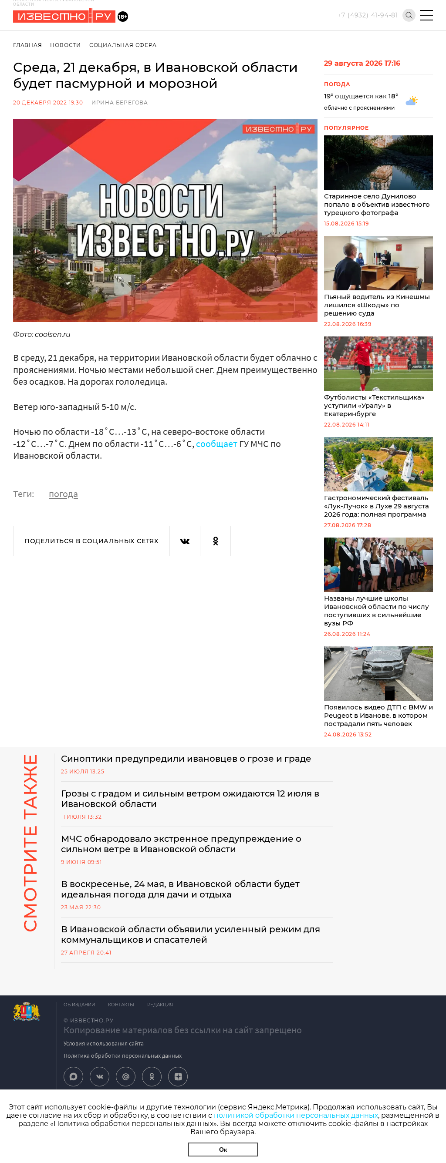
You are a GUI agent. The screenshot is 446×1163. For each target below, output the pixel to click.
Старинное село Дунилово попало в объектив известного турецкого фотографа (377, 204)
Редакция (160, 1005)
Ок (223, 1149)
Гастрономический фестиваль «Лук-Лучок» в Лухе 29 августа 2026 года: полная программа (376, 506)
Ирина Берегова (119, 102)
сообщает (216, 443)
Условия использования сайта (104, 1043)
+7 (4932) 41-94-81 (368, 15)
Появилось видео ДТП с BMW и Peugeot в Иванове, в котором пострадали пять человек (378, 715)
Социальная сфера (123, 45)
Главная (27, 45)
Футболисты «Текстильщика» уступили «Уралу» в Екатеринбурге (374, 405)
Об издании (79, 1005)
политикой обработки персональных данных (296, 1115)
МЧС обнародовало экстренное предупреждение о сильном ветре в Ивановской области (181, 844)
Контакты (121, 1005)
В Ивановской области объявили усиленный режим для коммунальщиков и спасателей (190, 934)
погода (63, 493)
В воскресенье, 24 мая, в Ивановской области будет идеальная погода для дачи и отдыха (180, 889)
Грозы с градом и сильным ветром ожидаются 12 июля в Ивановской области (190, 798)
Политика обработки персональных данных (123, 1055)
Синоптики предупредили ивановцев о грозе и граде (186, 758)
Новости (65, 45)
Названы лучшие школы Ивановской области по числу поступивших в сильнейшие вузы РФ (376, 610)
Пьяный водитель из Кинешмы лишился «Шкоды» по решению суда (377, 304)
